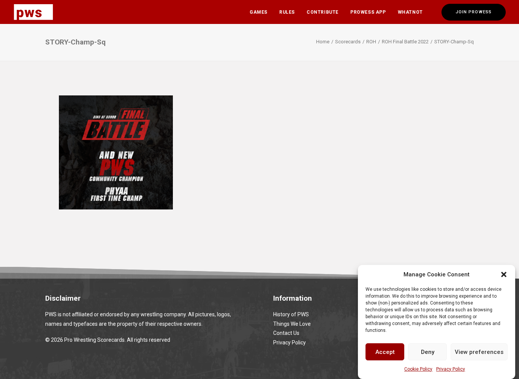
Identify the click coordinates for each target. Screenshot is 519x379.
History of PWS (291, 314)
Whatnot (410, 12)
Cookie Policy (418, 369)
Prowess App (368, 12)
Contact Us (286, 333)
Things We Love (292, 324)
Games (258, 12)
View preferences (479, 351)
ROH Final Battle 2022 (405, 41)
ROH (371, 41)
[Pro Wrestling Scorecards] (33, 12)
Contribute (323, 12)
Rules (287, 12)
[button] (504, 274)
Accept (385, 351)
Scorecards (348, 41)
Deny (427, 351)
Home (322, 41)
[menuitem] (258, 12)
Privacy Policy (450, 369)
